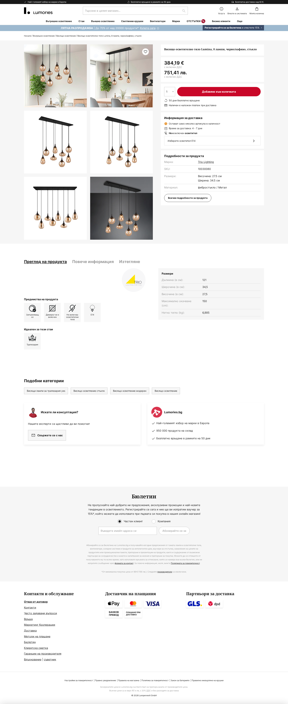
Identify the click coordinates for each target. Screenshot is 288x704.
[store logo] (38, 10)
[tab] (45, 262)
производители (164, 571)
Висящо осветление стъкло (89, 390)
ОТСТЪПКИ (193, 21)
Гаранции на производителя (42, 653)
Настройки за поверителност (78, 680)
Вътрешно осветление (44, 35)
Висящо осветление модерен (129, 390)
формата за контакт (124, 563)
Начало (27, 35)
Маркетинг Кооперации (39, 625)
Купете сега (148, 28)
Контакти (30, 607)
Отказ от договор (36, 601)
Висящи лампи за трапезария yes (46, 390)
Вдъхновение (32, 659)
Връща (28, 619)
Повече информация (93, 261)
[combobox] (135, 11)
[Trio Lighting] (134, 280)
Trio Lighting (206, 162)
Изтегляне (129, 261)
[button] (55, 142)
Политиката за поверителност (185, 563)
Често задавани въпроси (40, 613)
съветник (50, 659)
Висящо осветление (66, 35)
